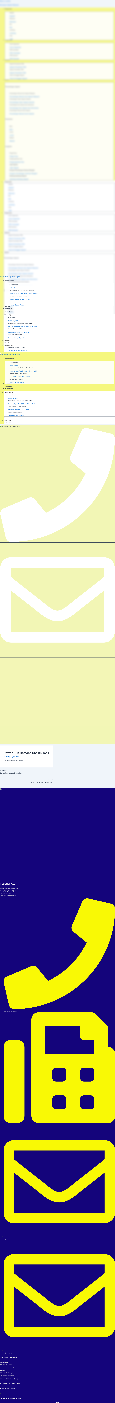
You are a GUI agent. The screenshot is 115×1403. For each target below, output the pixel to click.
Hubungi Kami (8, 422)
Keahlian (7, 418)
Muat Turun (8, 420)
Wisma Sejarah (8, 392)
